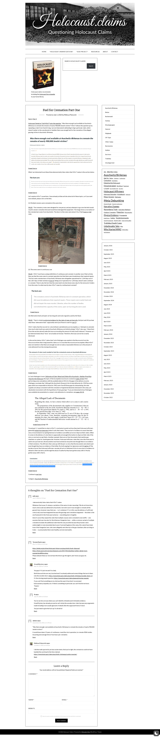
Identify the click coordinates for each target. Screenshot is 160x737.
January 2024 (108, 334)
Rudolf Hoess (107, 218)
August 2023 (108, 355)
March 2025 (107, 275)
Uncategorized (109, 163)
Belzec (107, 112)
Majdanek (108, 133)
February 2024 (108, 330)
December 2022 (109, 389)
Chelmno (116, 178)
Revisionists (109, 146)
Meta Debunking (114, 200)
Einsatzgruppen (110, 125)
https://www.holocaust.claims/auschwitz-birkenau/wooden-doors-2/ (70, 576)
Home (44, 51)
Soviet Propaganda (108, 220)
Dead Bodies (115, 180)
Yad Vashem (107, 232)
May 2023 (107, 368)
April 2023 (107, 372)
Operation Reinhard (124, 209)
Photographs (128, 212)
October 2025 (108, 250)
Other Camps (109, 142)
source (86, 212)
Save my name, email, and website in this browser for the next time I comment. (61, 716)
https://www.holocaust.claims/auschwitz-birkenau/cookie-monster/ (55, 654)
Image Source (32, 168)
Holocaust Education (110, 194)
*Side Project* (82, 51)
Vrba (121, 226)
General (107, 129)
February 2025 (108, 279)
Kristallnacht (121, 194)
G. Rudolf (106, 188)
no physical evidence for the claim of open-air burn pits (60, 320)
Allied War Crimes (112, 172)
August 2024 (108, 304)
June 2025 (107, 262)
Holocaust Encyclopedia (47, 94)
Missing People (107, 204)
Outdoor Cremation (110, 212)
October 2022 (108, 397)
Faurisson (126, 186)
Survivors (108, 154)
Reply (34, 532)
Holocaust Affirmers (114, 191)
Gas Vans (121, 188)
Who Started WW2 (112, 229)
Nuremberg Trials (111, 209)
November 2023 (109, 342)
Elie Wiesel (120, 186)
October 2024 (108, 296)
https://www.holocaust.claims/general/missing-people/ (71, 578)
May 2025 (107, 267)
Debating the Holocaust (112, 183)
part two (38, 474)
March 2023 (107, 376)
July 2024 (107, 309)
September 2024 (109, 300)
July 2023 (107, 359)
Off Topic (108, 137)
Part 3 (35, 119)
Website (31, 708)
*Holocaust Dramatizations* (61, 51)
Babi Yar (106, 178)
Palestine (120, 212)
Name (31, 700)
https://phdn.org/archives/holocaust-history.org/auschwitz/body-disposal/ (56, 548)
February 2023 (108, 380)
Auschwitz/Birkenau (41, 479)
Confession (122, 178)
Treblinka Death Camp (113, 223)
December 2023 (109, 338)
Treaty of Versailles (126, 220)
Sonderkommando (122, 218)
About (105, 51)
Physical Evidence (111, 215)
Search (91, 66)
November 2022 (109, 393)
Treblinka (108, 158)
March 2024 (107, 326)
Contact (114, 51)
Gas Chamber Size (114, 188)
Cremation (107, 180)
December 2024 (109, 288)
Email (64, 700)
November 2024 (109, 292)
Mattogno (118, 197)
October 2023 (108, 347)
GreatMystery (39, 564)
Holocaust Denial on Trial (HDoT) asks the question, (44, 123)
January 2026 (108, 245)
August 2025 (108, 258)
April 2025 (107, 271)
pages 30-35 (80, 392)
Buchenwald (109, 116)
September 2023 (109, 351)
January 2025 (108, 283)
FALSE (30, 207)
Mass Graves (109, 197)
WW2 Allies (125, 229)
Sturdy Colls (117, 220)
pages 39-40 (80, 379)
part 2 (74, 322)
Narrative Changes (111, 206)
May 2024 (107, 317)
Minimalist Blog (85, 732)
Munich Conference (117, 204)
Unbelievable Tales (112, 226)
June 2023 (107, 364)
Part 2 (30, 119)
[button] (156, 733)
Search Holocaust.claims (75, 61)
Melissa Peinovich (70, 115)
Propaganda (123, 215)
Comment (33, 674)
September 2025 (109, 254)
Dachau (107, 121)
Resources (95, 51)
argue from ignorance (42, 430)
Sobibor (107, 150)
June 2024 (107, 313)
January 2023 (108, 384)
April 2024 (107, 321)
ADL (105, 172)
